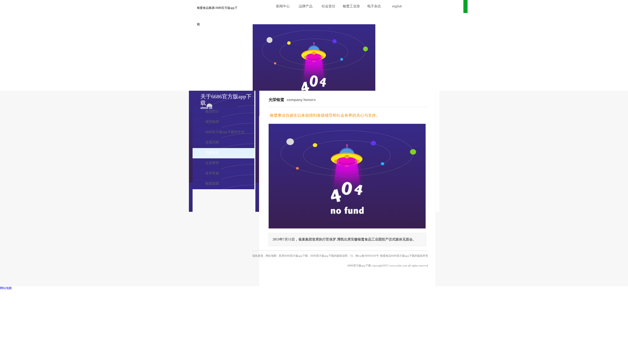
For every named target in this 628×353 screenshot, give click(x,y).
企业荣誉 (212, 163)
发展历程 (212, 142)
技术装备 (212, 173)
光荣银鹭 (212, 152)
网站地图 (271, 255)
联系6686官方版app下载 (293, 255)
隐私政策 (257, 255)
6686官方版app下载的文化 (225, 132)
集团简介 (212, 111)
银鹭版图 (212, 183)
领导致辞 (212, 122)
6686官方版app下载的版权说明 (328, 255)
